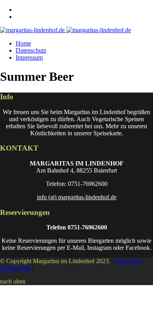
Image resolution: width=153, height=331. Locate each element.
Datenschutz (31, 50)
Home (23, 43)
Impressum (29, 57)
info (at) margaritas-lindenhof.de (77, 197)
